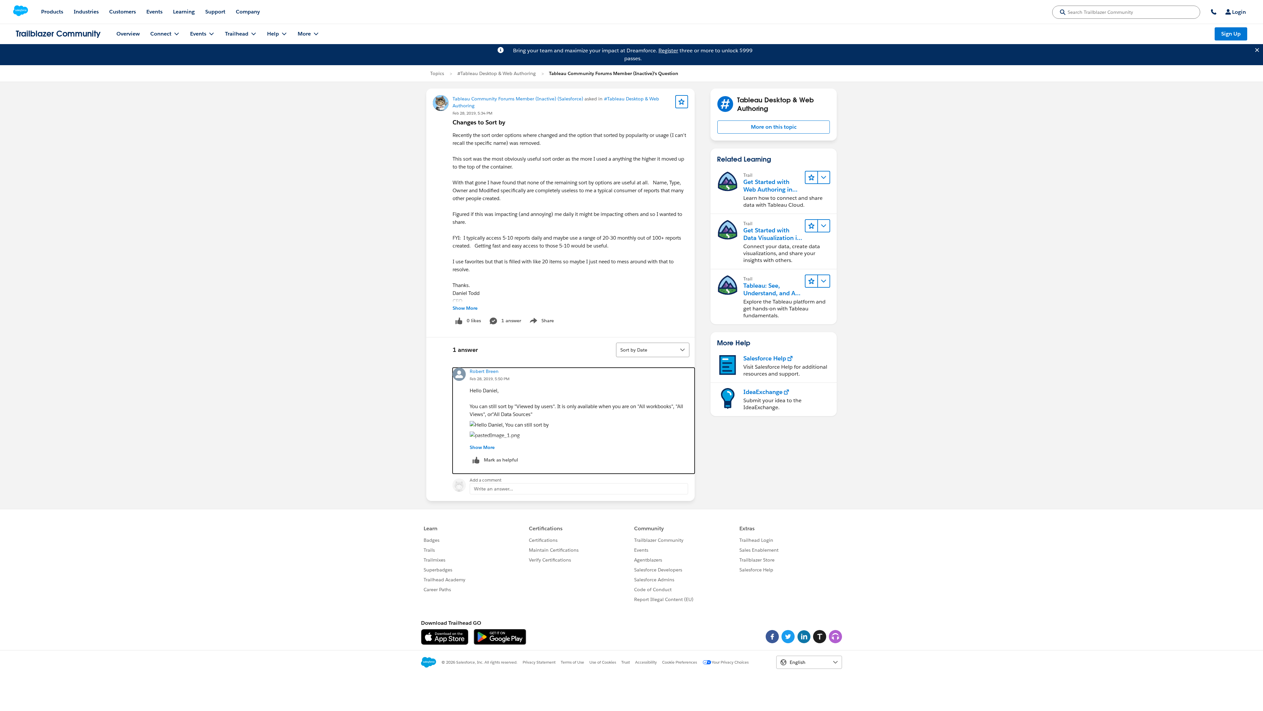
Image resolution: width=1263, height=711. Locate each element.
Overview (128, 33)
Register (668, 50)
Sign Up (1231, 33)
